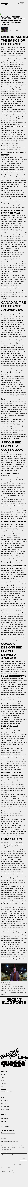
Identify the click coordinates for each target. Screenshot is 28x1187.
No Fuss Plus (5, 1103)
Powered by (8, 1167)
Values (3, 1089)
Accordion (4, 1100)
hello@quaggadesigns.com (9, 1141)
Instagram (4, 1118)
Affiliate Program (7, 1130)
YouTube (3, 1121)
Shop (2, 1077)
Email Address (6, 1152)
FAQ (2, 1086)
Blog (2, 1080)
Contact (3, 1083)
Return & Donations (8, 1133)
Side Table (5, 1109)
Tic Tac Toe (5, 1106)
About (3, 1074)
